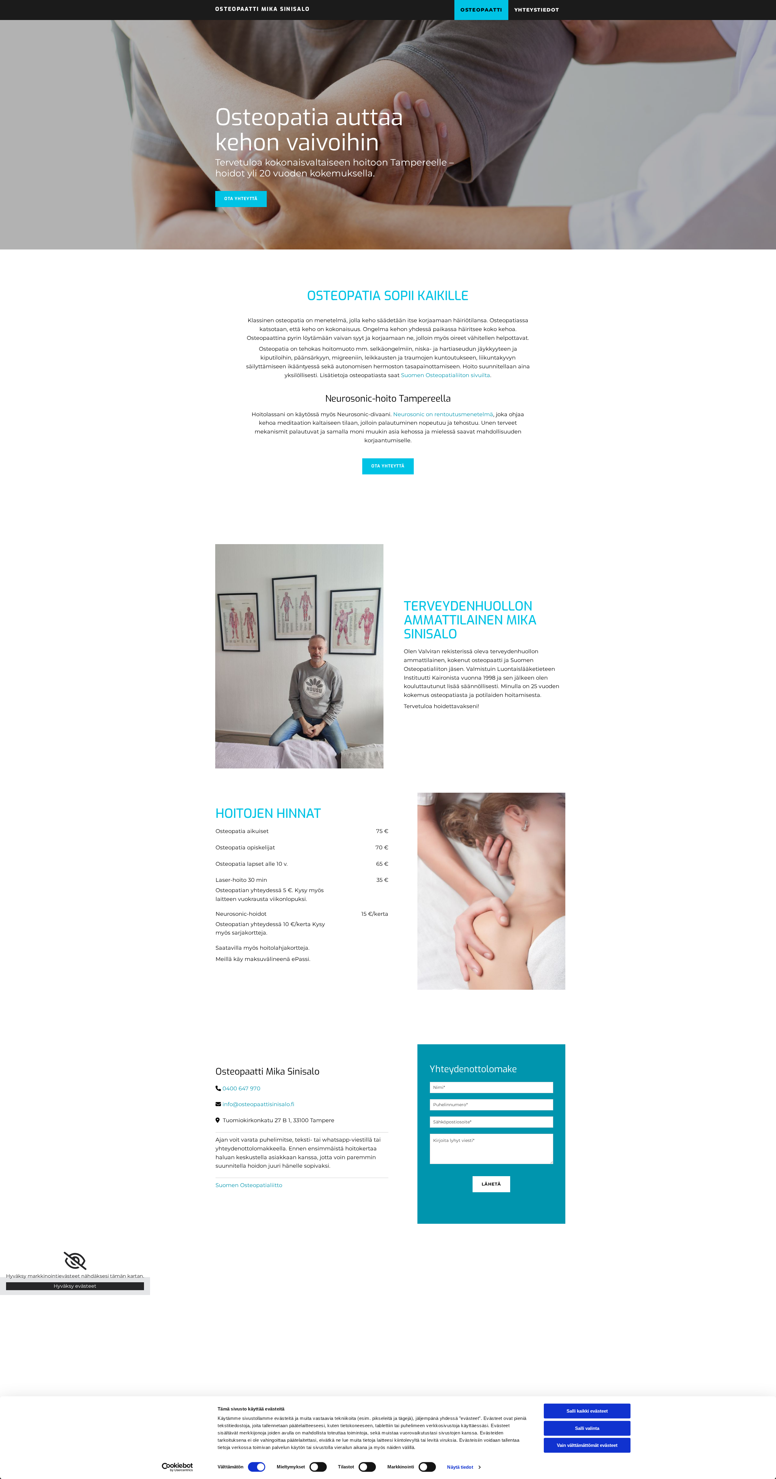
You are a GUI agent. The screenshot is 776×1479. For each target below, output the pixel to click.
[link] (75, 1261)
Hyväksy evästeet (75, 1286)
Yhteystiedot (536, 10)
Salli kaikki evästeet (587, 1411)
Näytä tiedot (460, 1467)
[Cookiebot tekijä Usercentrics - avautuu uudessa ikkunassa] (177, 1467)
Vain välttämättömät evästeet (587, 1445)
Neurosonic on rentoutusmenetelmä (443, 414)
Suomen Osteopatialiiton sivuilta (445, 375)
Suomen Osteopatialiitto (249, 1185)
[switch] (318, 1467)
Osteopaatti (481, 10)
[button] (241, 199)
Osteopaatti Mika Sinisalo (262, 9)
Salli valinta (587, 1428)
